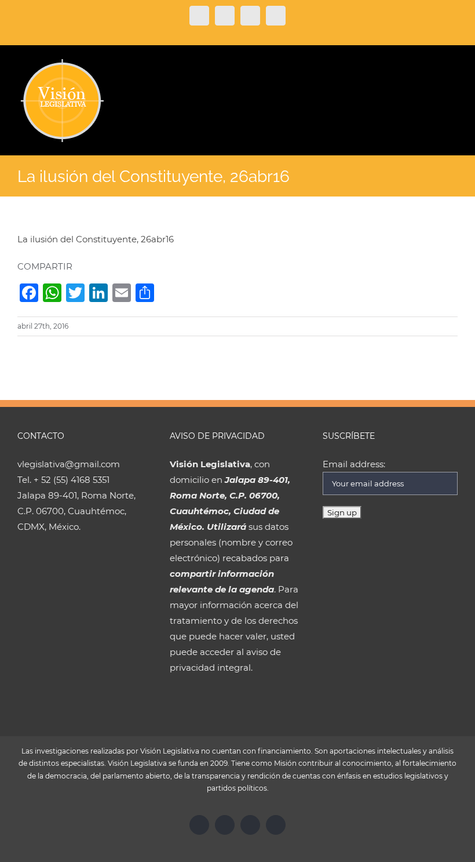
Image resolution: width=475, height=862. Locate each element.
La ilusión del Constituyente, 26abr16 (95, 239)
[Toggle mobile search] (432, 65)
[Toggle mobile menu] (453, 65)
